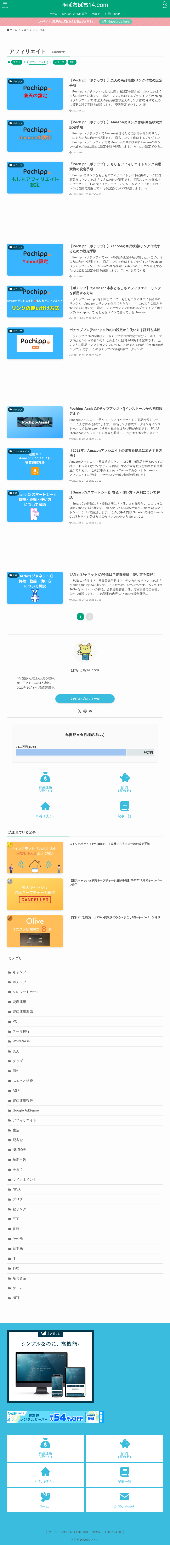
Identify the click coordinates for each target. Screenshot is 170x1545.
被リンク (19, 1209)
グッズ (18, 1061)
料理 (16, 1268)
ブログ (16, 62)
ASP (72, 62)
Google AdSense (26, 1110)
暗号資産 (19, 1278)
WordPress (21, 1041)
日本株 (18, 1248)
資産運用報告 (23, 1100)
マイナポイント (24, 1179)
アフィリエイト (24, 1120)
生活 (16, 1130)
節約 (16, 1071)
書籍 (16, 1229)
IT (14, 1258)
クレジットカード (26, 992)
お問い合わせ (113, 1532)
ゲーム (18, 1288)
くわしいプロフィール (85, 698)
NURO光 (19, 1150)
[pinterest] (85, 711)
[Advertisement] (85, 220)
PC (15, 1021)
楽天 (16, 1051)
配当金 (18, 1140)
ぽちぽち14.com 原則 (74, 1532)
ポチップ (59, 62)
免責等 (96, 1532)
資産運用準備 (23, 1011)
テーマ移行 (21, 1031)
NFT (16, 1298)
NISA (17, 1189)
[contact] (90, 711)
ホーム (53, 1532)
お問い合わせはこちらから (116, 21)
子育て (18, 1169)
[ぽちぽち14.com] (85, 5)
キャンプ (19, 972)
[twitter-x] (80, 711)
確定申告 (19, 1160)
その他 (18, 1238)
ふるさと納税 (23, 1081)
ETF (16, 1219)
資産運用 (19, 1002)
